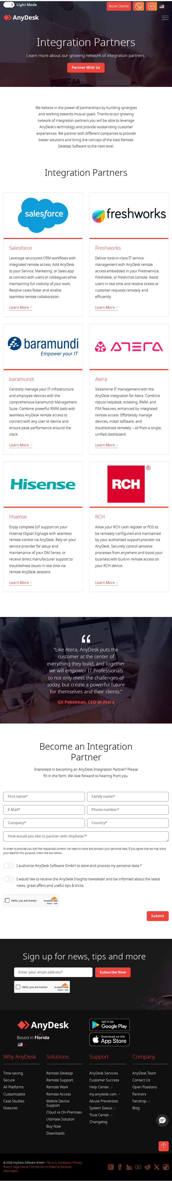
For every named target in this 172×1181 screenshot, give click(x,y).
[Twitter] (156, 1167)
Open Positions (144, 1087)
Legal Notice (20, 1167)
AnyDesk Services (103, 1073)
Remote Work (57, 1087)
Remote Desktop (59, 1073)
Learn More (19, 307)
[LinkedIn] (129, 1167)
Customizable (14, 1094)
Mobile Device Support (57, 1103)
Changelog (98, 1122)
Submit (157, 916)
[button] (162, 1120)
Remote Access (58, 1094)
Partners (139, 1094)
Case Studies (13, 1101)
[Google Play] (110, 1025)
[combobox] (164, 6)
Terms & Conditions (59, 1163)
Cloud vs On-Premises (64, 1112)
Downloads (55, 1133)
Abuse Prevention (103, 1101)
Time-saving (13, 1073)
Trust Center (99, 1115)
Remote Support (59, 1080)
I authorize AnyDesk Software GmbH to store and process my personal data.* (79, 865)
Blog (136, 1108)
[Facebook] (120, 1167)
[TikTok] (166, 1167)
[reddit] (147, 1167)
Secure (9, 1080)
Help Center (99, 1087)
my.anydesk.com (102, 1094)
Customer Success (104, 1080)
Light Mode (27, 5)
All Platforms (13, 1087)
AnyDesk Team (144, 1073)
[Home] (21, 18)
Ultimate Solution (60, 1119)
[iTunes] (109, 1038)
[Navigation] (165, 17)
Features (10, 1108)
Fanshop (139, 1101)
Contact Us (141, 1080)
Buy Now (53, 1126)
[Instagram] (111, 1167)
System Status (100, 1108)
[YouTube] (138, 1167)
